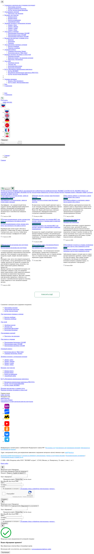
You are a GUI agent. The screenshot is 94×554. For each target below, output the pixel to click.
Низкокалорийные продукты (17, 8)
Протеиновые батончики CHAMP (18, 33)
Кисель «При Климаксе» (16, 81)
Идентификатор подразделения (10, 506)
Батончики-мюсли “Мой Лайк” (18, 53)
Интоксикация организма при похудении (14, 247)
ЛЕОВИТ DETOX (12, 194)
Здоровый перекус (10, 49)
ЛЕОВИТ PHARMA (20, 192)
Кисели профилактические (48, 191)
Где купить (4, 100)
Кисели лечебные (13, 46)
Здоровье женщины (10, 79)
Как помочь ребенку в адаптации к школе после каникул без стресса (76, 201)
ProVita (61, 192)
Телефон (3, 485)
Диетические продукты (11, 309)
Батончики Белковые (11, 330)
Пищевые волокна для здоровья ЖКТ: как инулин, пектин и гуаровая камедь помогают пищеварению (46, 227)
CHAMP (3, 194)
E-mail (3, 486)
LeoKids (37, 191)
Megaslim (79, 192)
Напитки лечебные (14, 48)
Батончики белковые (14, 67)
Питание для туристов (11, 15)
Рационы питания (13, 56)
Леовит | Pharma (13, 26)
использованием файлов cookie (41, 549)
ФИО (2, 483)
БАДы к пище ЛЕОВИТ (12, 385)
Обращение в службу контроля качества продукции (17, 401)
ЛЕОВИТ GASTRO (64, 191)
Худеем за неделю (6, 191)
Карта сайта (4, 463)
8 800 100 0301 (5, 395)
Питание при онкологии (71, 222)
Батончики (11, 41)
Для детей (7, 61)
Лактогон (11, 192)
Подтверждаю (5, 552)
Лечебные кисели (13, 63)
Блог (5, 84)
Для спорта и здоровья (11, 31)
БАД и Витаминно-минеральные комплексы (18, 69)
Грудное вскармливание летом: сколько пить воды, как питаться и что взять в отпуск (15, 224)
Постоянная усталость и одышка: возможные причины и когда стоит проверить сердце (77, 250)
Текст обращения (6, 477)
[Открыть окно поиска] (2, 98)
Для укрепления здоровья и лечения (15, 44)
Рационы (11, 43)
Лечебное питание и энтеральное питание (17, 23)
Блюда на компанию (14, 20)
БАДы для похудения (34, 192)
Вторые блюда (12, 18)
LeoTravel (90, 192)
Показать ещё (47, 294)
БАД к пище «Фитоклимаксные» (18, 82)
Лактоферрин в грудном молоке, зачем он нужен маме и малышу (14, 201)
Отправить (4, 499)
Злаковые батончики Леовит (17, 51)
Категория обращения (8, 471)
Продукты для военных (15, 59)
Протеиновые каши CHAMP (17, 35)
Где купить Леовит (7, 400)
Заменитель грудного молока (50, 192)
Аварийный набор (14, 21)
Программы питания (14, 7)
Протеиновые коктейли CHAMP (18, 36)
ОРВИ (84, 192)
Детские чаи (12, 64)
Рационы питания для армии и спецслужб (17, 54)
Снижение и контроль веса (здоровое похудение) (19, 5)
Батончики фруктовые (15, 66)
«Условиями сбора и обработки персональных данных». (37, 488)
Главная (6, 155)
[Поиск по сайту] (20, 142)
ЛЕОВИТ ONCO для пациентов (70, 220)
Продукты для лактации (15, 13)
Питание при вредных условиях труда (16, 38)
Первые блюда (12, 17)
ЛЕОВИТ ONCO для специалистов (23, 191)
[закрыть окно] (13, 188)
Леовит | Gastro (13, 28)
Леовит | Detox (12, 30)
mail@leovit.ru (5, 398)
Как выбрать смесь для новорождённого (44, 247)
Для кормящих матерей (11, 12)
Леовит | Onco (12, 25)
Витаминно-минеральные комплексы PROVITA (23, 72)
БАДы (72, 191)
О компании (8, 86)
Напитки (11, 40)
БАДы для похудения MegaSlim (18, 10)
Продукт (3, 473)
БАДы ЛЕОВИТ (13, 71)
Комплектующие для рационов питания (20, 58)
